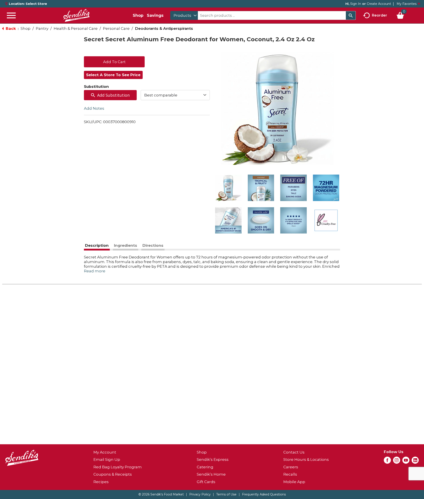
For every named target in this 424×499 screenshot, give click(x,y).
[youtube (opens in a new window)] (405, 461)
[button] (228, 188)
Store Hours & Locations (306, 459)
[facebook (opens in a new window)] (387, 461)
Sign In (355, 4)
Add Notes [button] (94, 108)
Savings (155, 15)
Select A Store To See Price (113, 75)
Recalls (290, 474)
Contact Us (294, 452)
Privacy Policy (200, 494)
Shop (138, 15)
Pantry (42, 28)
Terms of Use (226, 494)
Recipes (101, 482)
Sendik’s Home (211, 474)
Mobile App (294, 482)
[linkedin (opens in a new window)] (415, 461)
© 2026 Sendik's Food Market (161, 494)
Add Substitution (113, 95)
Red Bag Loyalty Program (117, 467)
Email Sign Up (106, 459)
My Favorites (406, 4)
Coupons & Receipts (112, 474)
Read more (94, 271)
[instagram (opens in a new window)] (396, 461)
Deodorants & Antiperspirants (164, 28)
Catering (205, 467)
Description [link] (97, 245)
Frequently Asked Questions (264, 494)
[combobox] (184, 15)
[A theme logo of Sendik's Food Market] (76, 15)
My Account (104, 452)
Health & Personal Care (76, 28)
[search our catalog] (351, 15)
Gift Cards (206, 482)
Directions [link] (152, 245)
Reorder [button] (379, 15)
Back (10, 28)
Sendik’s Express (213, 459)
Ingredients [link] (125, 245)
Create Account (379, 4)
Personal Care (116, 28)
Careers (290, 467)
